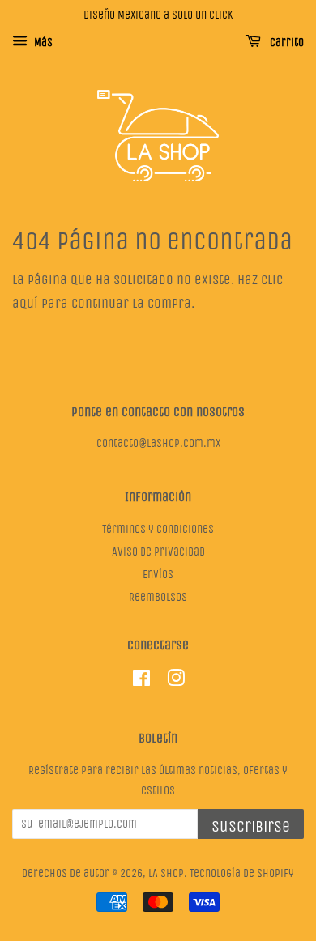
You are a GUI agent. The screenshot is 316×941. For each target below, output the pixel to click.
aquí (25, 303)
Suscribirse (250, 826)
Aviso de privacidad (158, 552)
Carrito (285, 42)
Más (42, 42)
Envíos (158, 574)
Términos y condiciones (158, 529)
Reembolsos (158, 597)
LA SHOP (166, 873)
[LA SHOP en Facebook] (141, 681)
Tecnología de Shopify (242, 873)
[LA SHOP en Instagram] (176, 681)
